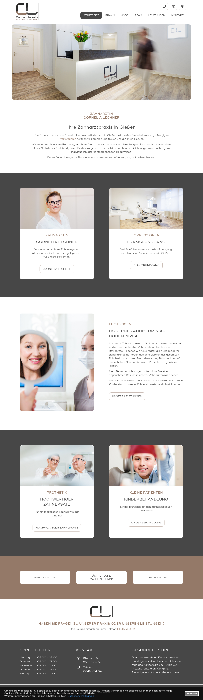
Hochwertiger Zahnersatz (57, 527)
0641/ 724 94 (126, 629)
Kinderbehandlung (146, 522)
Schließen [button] (192, 693)
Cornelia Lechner (57, 269)
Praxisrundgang (146, 265)
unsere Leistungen (127, 396)
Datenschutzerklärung (80, 695)
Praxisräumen (67, 139)
